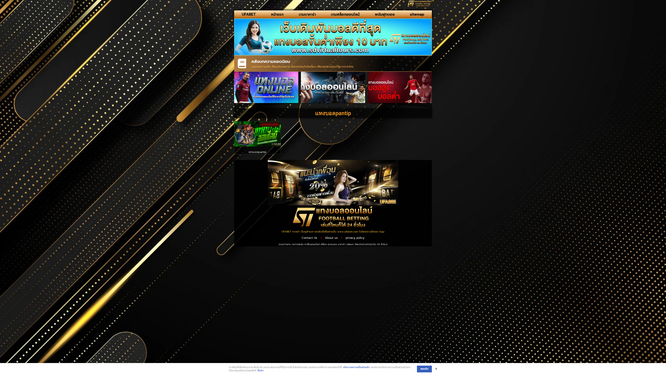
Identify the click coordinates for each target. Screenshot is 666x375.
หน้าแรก (277, 14)
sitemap (417, 14)
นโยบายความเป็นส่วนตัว (356, 367)
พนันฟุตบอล (385, 14)
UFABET (249, 14)
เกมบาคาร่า (307, 14)
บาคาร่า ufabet (346, 244)
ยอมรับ (424, 369)
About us (331, 238)
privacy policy (355, 238)
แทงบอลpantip (258, 152)
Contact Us (309, 238)
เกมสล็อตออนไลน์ (345, 14)
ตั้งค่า (260, 370)
